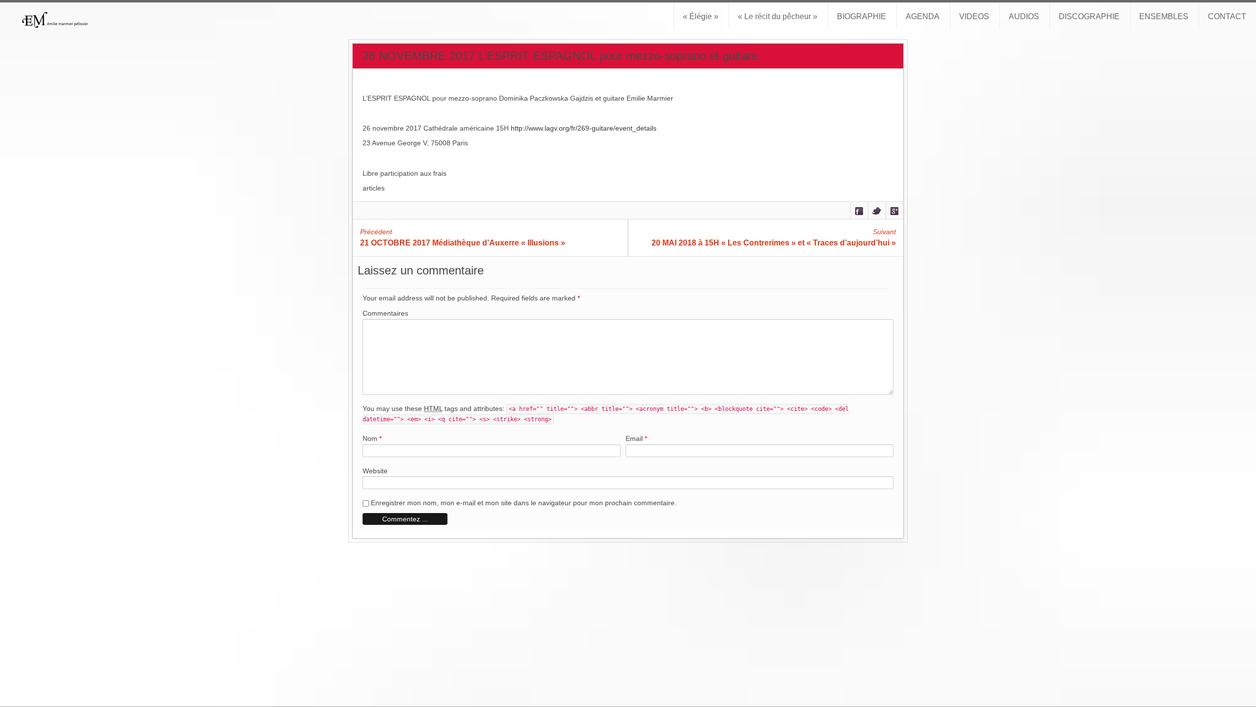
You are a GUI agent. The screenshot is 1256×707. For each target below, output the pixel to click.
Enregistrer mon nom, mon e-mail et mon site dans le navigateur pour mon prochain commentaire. (524, 503)
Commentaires (385, 313)
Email (634, 438)
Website (375, 471)
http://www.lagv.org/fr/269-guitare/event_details (583, 128)
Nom (370, 438)
